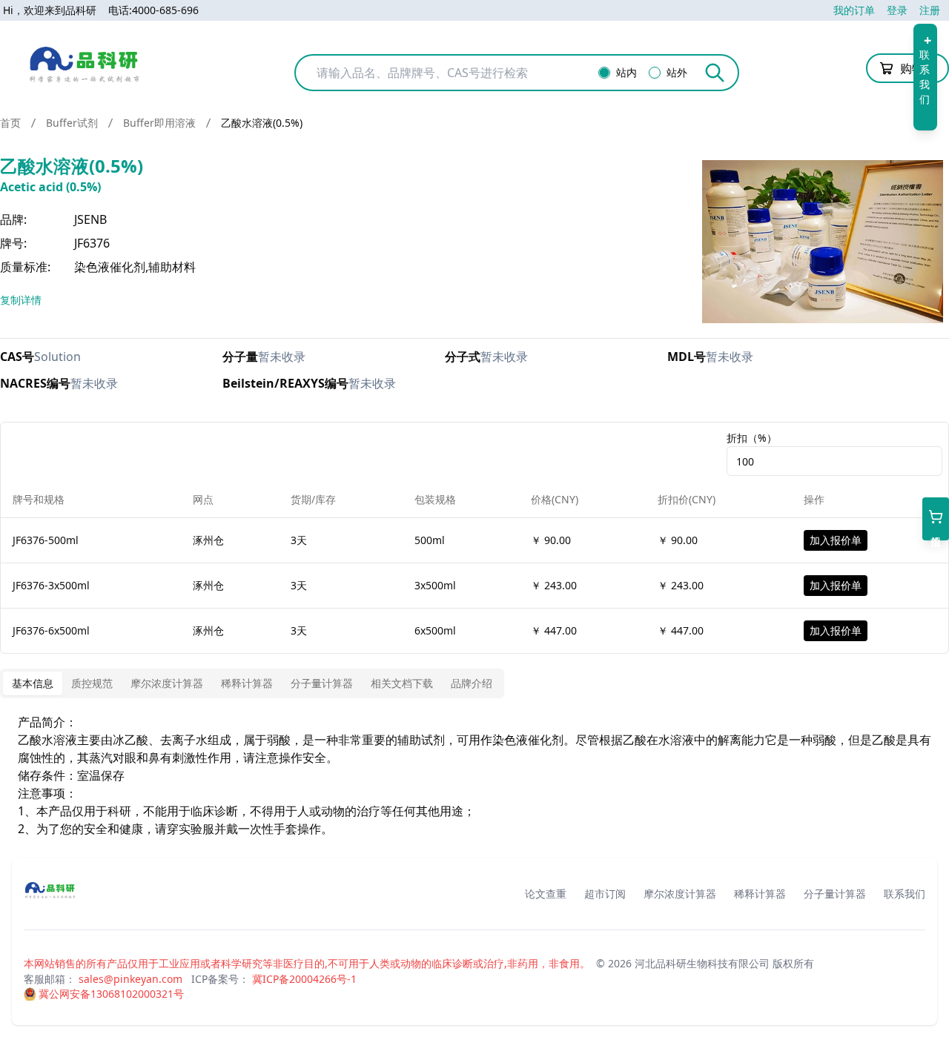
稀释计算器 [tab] (247, 683)
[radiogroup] (647, 73)
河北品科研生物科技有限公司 (702, 963)
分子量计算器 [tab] (322, 683)
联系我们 (904, 894)
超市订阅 (605, 894)
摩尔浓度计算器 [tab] (166, 683)
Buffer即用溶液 (159, 123)
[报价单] (935, 518)
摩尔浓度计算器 (680, 894)
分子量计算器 (835, 894)
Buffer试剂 (72, 123)
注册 (929, 10)
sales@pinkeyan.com (130, 979)
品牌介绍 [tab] (471, 683)
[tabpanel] (474, 775)
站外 (677, 72)
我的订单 (854, 10)
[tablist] (252, 683)
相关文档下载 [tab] (402, 683)
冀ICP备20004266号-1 (304, 979)
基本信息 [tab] (32, 683)
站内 (626, 72)
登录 (897, 10)
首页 (10, 123)
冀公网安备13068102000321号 (111, 994)
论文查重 (545, 894)
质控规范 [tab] (92, 683)
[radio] (604, 73)
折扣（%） (752, 438)
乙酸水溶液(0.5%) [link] (261, 123)
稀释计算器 (760, 894)
